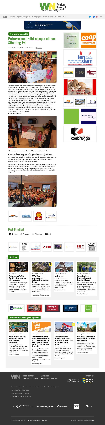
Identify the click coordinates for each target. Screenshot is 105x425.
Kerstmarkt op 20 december (18, 86)
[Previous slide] (13, 406)
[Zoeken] (101, 16)
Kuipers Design (89, 420)
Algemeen (39, 48)
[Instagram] (97, 17)
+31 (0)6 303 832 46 (16, 396)
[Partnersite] (73, 381)
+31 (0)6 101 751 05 (16, 393)
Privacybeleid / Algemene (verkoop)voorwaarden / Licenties (29, 420)
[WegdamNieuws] (52, 7)
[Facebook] (94, 17)
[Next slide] (91, 406)
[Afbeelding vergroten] (32, 67)
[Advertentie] (14, 216)
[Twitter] (90, 17)
